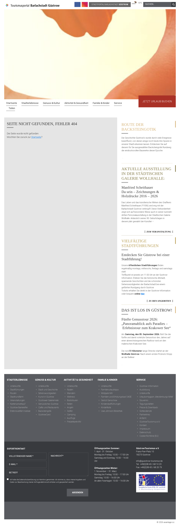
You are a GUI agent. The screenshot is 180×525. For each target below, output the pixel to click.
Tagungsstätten (147, 404)
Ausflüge (71, 418)
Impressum (145, 429)
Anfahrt (143, 418)
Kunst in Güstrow (46, 397)
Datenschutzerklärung (27, 480)
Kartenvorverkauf (17, 404)
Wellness (71, 397)
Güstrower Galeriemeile (48, 400)
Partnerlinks (145, 414)
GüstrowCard (44, 414)
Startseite (36, 137)
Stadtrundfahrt (16, 397)
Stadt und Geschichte (48, 389)
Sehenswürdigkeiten (47, 393)
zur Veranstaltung (159, 232)
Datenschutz (145, 432)
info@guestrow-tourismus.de (149, 461)
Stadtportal (110, 4)
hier (143, 294)
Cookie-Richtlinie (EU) (149, 436)
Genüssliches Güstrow (48, 404)
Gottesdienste (146, 411)
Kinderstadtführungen (111, 404)
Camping (71, 414)
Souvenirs (144, 400)
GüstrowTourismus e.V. (150, 421)
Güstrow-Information (149, 386)
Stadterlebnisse (17, 379)
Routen (13, 393)
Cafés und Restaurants (48, 407)
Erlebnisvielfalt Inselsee (20, 411)
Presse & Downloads (149, 407)
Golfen (70, 411)
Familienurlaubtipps (110, 389)
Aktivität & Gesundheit (78, 379)
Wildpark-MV (107, 393)
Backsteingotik (44, 411)
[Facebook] (77, 4)
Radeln (70, 389)
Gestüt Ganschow (109, 400)
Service (141, 379)
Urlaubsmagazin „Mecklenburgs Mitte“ (156, 397)
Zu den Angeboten (160, 301)
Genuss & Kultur (45, 379)
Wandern (71, 393)
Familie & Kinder (107, 379)
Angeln (70, 407)
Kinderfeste (106, 407)
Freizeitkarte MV (74, 421)
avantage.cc (169, 522)
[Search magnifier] (173, 4)
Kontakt (143, 425)
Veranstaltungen (17, 400)
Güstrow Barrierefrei (19, 407)
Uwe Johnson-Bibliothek (111, 411)
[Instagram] (85, 4)
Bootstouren (72, 400)
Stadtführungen (17, 389)
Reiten (69, 404)
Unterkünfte (15, 386)
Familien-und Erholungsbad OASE (116, 397)
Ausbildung (145, 389)
